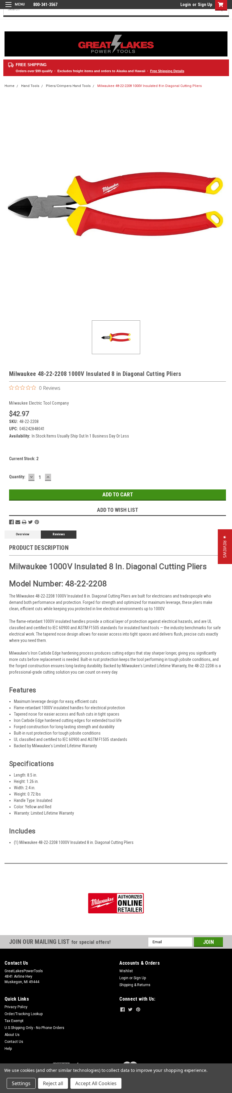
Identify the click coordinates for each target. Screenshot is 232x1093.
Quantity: (17, 476)
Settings (21, 1083)
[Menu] (14, 8)
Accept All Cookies (96, 1083)
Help (8, 1049)
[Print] (24, 522)
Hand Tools (30, 86)
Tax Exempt (14, 1021)
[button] (225, 546)
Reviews (59, 534)
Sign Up (205, 4)
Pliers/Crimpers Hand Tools (68, 86)
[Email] (17, 522)
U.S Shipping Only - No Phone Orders (34, 1028)
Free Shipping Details (167, 71)
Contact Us (14, 1042)
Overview (22, 534)
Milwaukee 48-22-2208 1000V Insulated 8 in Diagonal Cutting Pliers (149, 86)
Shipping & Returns (134, 985)
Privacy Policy (16, 1007)
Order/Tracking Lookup (24, 1014)
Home (9, 86)
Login (185, 4)
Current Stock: (23, 458)
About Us (12, 1035)
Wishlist (126, 971)
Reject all (53, 1083)
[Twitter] (30, 522)
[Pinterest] (36, 522)
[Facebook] (11, 522)
